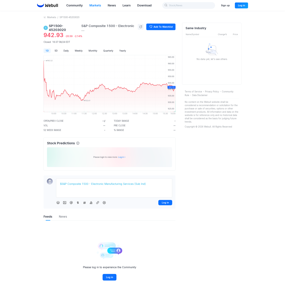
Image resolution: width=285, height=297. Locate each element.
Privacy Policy (212, 91)
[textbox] (114, 184)
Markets (51, 17)
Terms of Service (193, 91)
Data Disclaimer (200, 95)
